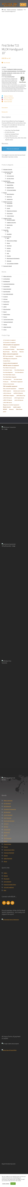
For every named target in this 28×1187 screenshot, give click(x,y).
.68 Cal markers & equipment (11, 344)
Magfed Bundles (10, 182)
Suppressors (10, 199)
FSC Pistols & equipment (16, 381)
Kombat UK (6, 304)
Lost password (7, 881)
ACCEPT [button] (13, 1183)
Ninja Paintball (6, 309)
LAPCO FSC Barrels (7, 397)
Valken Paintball (7, 327)
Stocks (8, 208)
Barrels (5, 192)
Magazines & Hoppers (12, 211)
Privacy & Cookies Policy (10, 884)
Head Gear (9, 245)
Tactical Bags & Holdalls (12, 263)
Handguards (20, 9)
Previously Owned (7, 266)
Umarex (5, 324)
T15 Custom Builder (11, 190)
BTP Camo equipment (8, 356)
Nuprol (4, 312)
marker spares (16, 73)
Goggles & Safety (7, 218)
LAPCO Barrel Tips (20, 395)
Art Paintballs (6, 279)
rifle (21, 73)
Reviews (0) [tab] (4, 112)
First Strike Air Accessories (9, 367)
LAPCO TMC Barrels (7, 402)
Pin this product (8, 99)
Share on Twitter (8, 96)
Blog (5, 890)
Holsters (9, 248)
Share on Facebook (9, 98)
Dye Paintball (6, 286)
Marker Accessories (11, 9)
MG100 (5, 409)
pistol (4, 411)
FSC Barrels (5, 381)
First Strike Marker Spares (9, 374)
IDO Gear (5, 299)
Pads (8, 253)
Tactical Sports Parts (8, 319)
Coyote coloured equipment (10, 363)
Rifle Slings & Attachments (13, 258)
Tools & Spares (10, 216)
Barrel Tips (9, 196)
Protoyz (5, 317)
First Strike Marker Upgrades (9, 377)
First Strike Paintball (9, 76)
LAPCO (4, 306)
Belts (8, 238)
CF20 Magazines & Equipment (10, 358)
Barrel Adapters (10, 194)
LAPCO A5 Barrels (7, 393)
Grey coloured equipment (9, 388)
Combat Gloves (6, 361)
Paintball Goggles (11, 220)
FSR (8, 231)
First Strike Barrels (19, 370)
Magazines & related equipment (11, 404)
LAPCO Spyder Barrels (19, 397)
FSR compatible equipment (10, 386)
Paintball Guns (6, 181)
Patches (9, 251)
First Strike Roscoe (7, 379)
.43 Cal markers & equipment (9, 340)
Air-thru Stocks (10, 178)
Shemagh (9, 261)
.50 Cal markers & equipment (9, 342)
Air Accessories (10, 176)
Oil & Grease (10, 213)
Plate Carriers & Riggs (12, 240)
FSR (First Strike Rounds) (8, 384)
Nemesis (11, 409)
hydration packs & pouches (19, 391)
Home (4, 9)
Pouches (9, 256)
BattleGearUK (6, 281)
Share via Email (8, 101)
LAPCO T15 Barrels (7, 400)
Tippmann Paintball (8, 322)
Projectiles (5, 230)
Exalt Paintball (6, 291)
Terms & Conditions (9, 887)
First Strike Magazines (8, 372)
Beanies (22, 351)
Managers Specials (7, 169)
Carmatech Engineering (8, 284)
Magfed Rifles (10, 185)
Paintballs (9, 234)
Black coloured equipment (10, 71)
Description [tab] (5, 107)
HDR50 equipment (7, 391)
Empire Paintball (7, 289)
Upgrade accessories (6, 74)
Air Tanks (9, 173)
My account (6, 878)
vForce (4, 329)
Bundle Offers (19, 356)
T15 (23, 73)
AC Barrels (13, 347)
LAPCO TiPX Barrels (18, 400)
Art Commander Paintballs (8, 349)
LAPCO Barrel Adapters (8, 395)
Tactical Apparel (7, 236)
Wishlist (6, 876)
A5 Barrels (5, 347)
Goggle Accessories (11, 222)
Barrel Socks (10, 225)
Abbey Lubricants (7, 276)
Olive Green (19, 409)
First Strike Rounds (18, 379)
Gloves (8, 227)
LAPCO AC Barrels (18, 393)
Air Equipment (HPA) (8, 172)
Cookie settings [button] (5, 1183)
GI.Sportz (5, 296)
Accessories (9, 203)
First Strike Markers (19, 372)
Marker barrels (7, 407)
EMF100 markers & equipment (11, 365)
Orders (5, 873)
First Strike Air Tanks (7, 370)
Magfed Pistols (10, 187)
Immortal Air (6, 301)
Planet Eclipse (6, 314)
